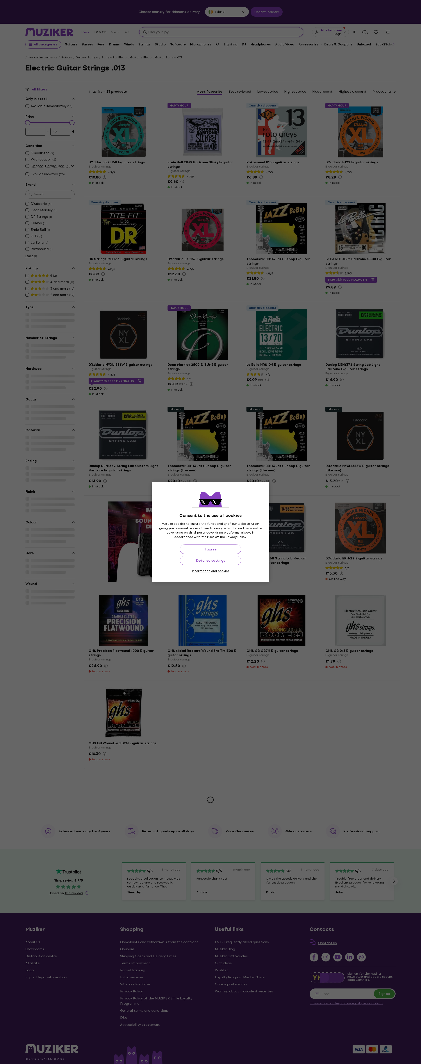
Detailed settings (210, 560)
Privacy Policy (236, 536)
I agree (210, 549)
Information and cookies (210, 571)
